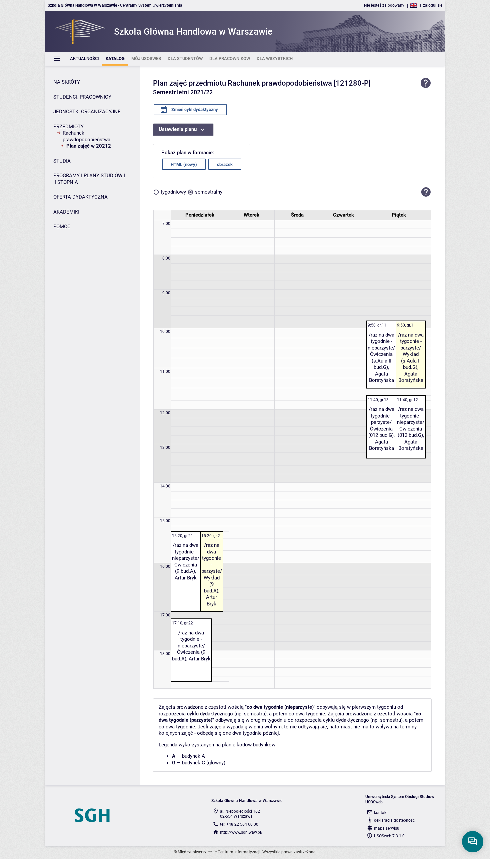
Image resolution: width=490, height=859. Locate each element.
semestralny (208, 192)
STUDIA (62, 161)
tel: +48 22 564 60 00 (239, 824)
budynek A (193, 756)
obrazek (225, 164)
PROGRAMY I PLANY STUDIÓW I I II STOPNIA (90, 179)
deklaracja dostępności (395, 820)
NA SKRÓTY (66, 82)
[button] (426, 192)
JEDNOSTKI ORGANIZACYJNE (87, 112)
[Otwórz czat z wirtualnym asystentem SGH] (472, 841)
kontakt (381, 812)
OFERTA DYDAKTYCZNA (80, 197)
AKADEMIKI (66, 212)
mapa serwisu (386, 828)
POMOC (62, 227)
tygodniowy (173, 192)
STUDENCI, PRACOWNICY (82, 97)
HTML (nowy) (184, 164)
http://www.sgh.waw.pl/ (241, 832)
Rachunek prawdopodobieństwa (86, 136)
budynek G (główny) (203, 763)
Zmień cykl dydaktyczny (194, 109)
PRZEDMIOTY (68, 127)
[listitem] (84, 59)
